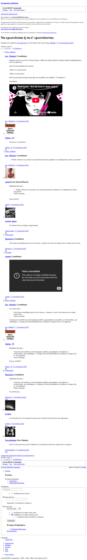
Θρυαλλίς (9, 239)
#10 (6, 399)
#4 (6, 206)
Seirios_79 (9, 138)
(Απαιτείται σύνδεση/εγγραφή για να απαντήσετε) (17, 455)
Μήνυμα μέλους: (8, 497)
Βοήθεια (8, 545)
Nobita (84, 467)
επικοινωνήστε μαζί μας (49, 32)
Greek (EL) (9, 540)
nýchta (8, 414)
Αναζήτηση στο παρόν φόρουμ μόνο (25, 515)
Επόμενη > (18, 48)
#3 (6, 167)
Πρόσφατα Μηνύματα (16, 483)
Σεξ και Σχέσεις (22, 43)
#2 (6, 149)
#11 (6, 425)
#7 (6, 298)
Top (6, 549)
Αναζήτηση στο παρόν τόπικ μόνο (24, 513)
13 (13, 48)
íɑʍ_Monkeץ (51, 43)
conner (8, 256)
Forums (7, 471)
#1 (6, 123)
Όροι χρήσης (9, 554)
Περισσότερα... (12, 531)
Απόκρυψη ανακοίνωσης (9, 14)
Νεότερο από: (7, 506)
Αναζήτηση (13, 481)
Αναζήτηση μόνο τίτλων (21, 493)
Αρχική (7, 547)
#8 (6, 329)
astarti (8, 182)
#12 (6, 452)
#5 (6, 233)
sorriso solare (11, 221)
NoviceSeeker (11, 440)
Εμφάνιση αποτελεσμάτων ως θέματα (30, 517)
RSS (6, 551)
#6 (6, 250)
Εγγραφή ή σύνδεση (9, 3)
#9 (6, 368)
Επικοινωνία (9, 543)
